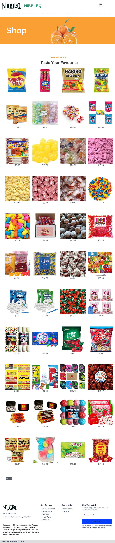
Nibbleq (32, 6)
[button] (100, 5)
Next (8, 478)
